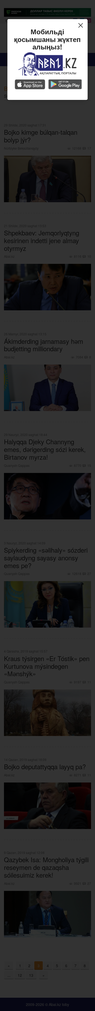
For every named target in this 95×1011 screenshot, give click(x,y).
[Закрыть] (82, 26)
